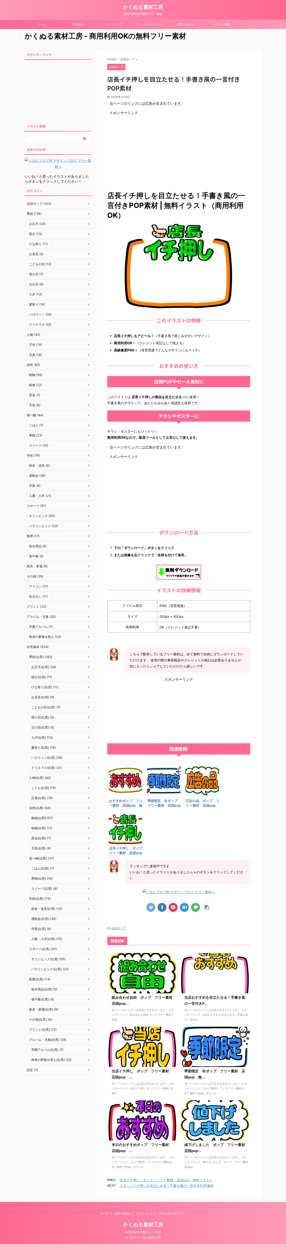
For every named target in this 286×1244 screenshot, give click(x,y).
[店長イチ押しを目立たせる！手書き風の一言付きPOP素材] (184, 907)
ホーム (42, 24)
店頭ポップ (119, 928)
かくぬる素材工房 (143, 7)
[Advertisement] (178, 146)
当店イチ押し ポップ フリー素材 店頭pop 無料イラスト (166, 1180)
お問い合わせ (185, 24)
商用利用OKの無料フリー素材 (143, 1232)
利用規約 (78, 24)
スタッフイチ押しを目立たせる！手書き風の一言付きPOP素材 (167, 1186)
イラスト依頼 (221, 24)
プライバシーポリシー (149, 24)
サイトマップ (114, 24)
